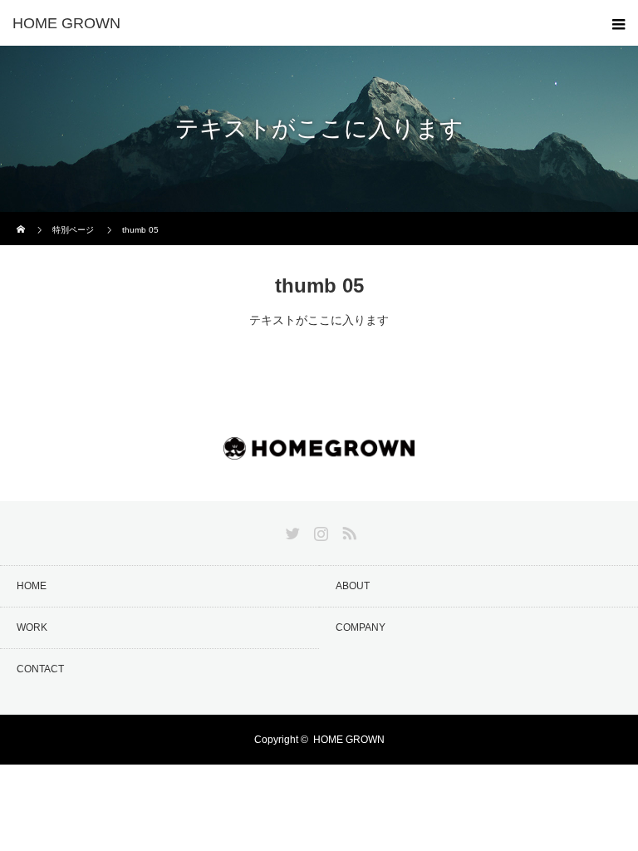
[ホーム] (22, 218)
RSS (347, 530)
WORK (32, 627)
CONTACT (40, 669)
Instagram (319, 530)
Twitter (290, 530)
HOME (32, 586)
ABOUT (353, 586)
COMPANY (360, 627)
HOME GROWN (349, 739)
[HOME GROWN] (294, 23)
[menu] (614, 23)
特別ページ (73, 229)
